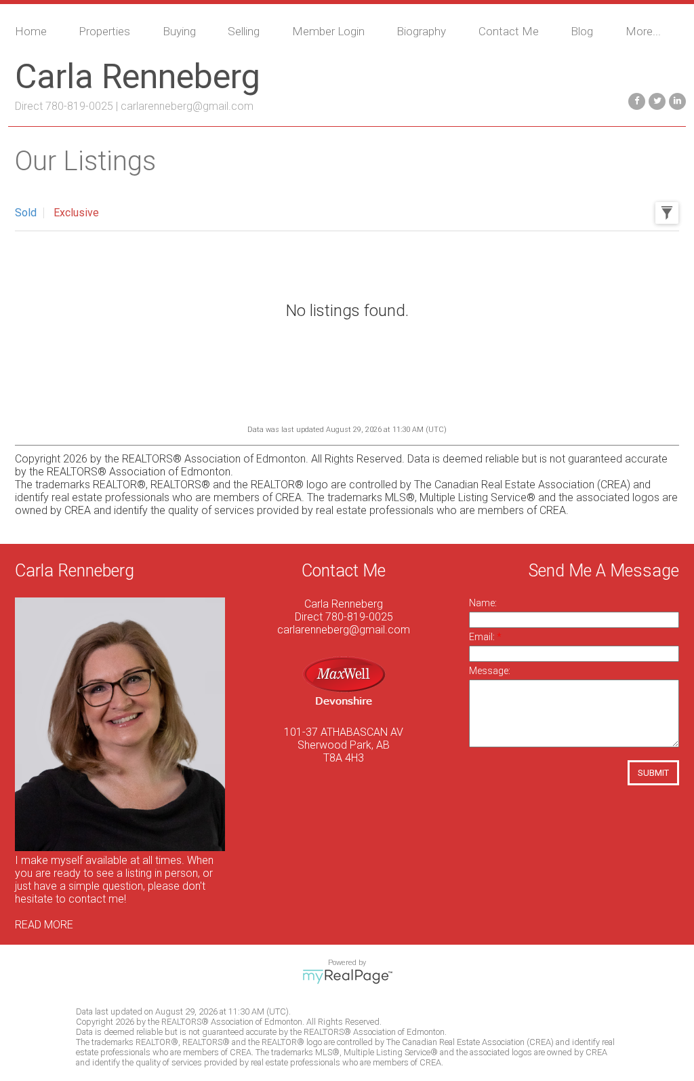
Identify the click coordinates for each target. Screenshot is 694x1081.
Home (31, 31)
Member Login (328, 31)
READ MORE (44, 924)
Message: (489, 670)
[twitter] (655, 100)
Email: (483, 636)
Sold (26, 212)
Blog (582, 31)
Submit (653, 773)
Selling (244, 31)
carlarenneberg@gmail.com (187, 106)
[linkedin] (676, 100)
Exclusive (76, 212)
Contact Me (508, 31)
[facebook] (635, 100)
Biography (421, 31)
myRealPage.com (347, 976)
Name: (483, 602)
